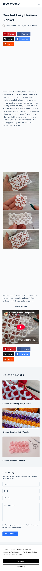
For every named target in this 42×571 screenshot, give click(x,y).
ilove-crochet (11, 3)
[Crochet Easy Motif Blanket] (20, 447)
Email (6, 491)
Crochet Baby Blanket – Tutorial (15, 432)
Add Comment (10, 505)
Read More (21, 567)
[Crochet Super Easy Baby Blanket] (20, 390)
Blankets (33, 26)
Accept (21, 561)
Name (7, 484)
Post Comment (10, 534)
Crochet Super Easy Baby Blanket (16, 403)
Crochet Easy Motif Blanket (13, 460)
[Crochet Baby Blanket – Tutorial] (20, 418)
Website (7, 498)
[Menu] (39, 4)
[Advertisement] (21, 68)
